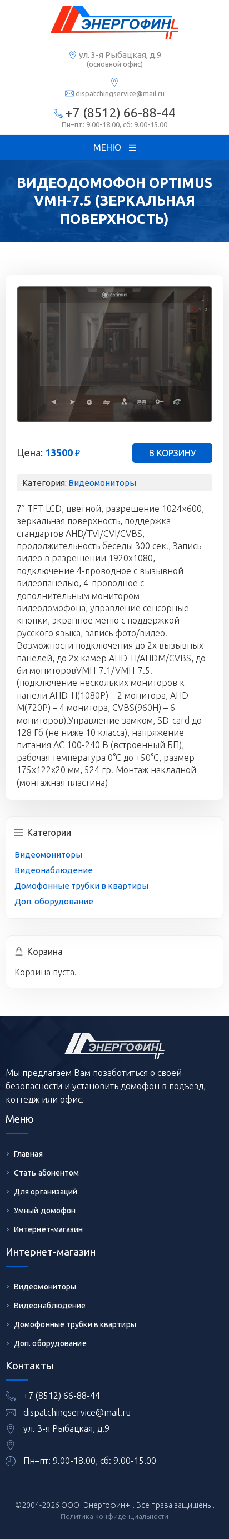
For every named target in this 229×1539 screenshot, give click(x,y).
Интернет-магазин (48, 1229)
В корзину (172, 453)
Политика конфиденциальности (114, 1516)
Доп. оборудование (53, 901)
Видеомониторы (102, 482)
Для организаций (46, 1191)
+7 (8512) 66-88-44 (121, 112)
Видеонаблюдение (53, 870)
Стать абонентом (46, 1172)
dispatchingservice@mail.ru (120, 93)
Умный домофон (45, 1210)
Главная (28, 1153)
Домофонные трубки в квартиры (81, 885)
